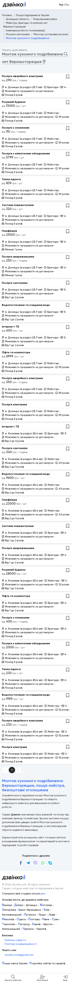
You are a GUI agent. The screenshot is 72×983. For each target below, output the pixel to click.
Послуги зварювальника (18, 256)
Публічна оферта (15, 940)
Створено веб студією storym (23, 893)
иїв (46, 909)
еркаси (28, 928)
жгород (23, 924)
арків (36, 924)
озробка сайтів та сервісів (47, 963)
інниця (7, 905)
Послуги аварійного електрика (22, 76)
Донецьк (31, 905)
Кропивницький (11, 914)
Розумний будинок (13, 101)
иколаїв (8, 919)
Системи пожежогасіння (18, 205)
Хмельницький (11, 928)
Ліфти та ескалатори (16, 352)
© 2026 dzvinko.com (14, 884)
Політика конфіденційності (21, 943)
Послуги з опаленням (15, 127)
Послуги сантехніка (14, 282)
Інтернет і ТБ (10, 326)
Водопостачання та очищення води (26, 305)
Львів (52, 914)
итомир (46, 905)
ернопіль (8, 924)
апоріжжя (9, 909)
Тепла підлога (11, 179)
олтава (34, 919)
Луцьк (42, 914)
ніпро (18, 905)
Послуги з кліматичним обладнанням (26, 153)
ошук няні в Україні (14, 963)
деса (21, 919)
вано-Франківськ (29, 909)
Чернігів (41, 928)
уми (55, 919)
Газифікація (9, 230)
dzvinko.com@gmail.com (19, 954)
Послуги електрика (14, 404)
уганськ (30, 914)
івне (45, 919)
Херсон (48, 924)
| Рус (64, 4)
